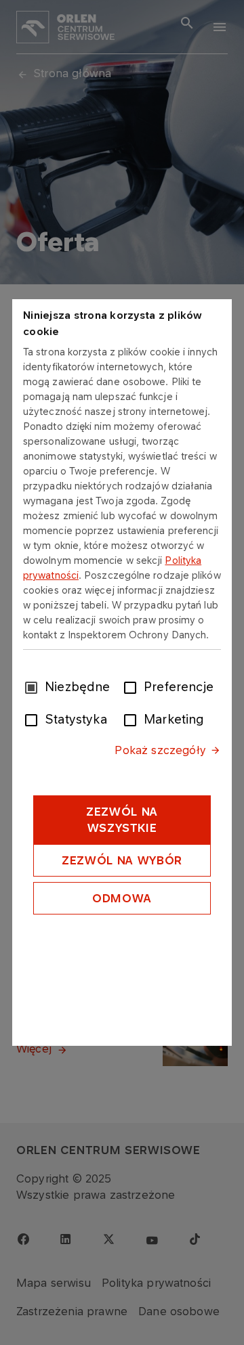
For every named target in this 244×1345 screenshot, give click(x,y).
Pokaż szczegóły (160, 750)
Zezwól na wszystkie (122, 820)
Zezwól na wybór (122, 860)
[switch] (133, 686)
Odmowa (122, 898)
